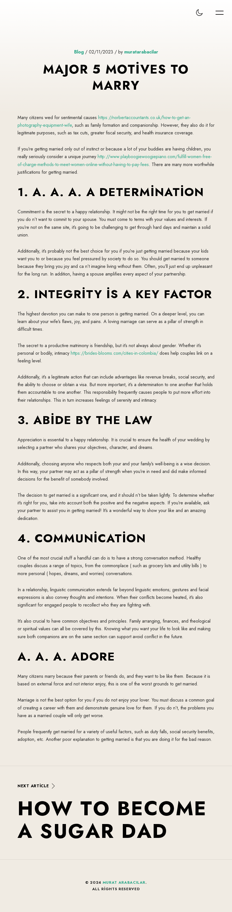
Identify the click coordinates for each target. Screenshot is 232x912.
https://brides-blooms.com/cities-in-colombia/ (114, 353)
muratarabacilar (141, 52)
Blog (79, 52)
